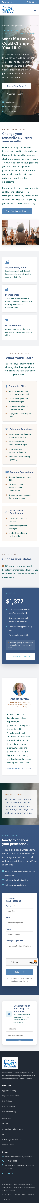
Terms (24, 1194)
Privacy (17, 1194)
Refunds (31, 1194)
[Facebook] (27, 2)
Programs (5, 25)
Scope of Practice (7, 1194)
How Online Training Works (12, 1129)
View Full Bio (12, 768)
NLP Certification (8, 1106)
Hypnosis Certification (10, 1096)
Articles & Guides (8, 1145)
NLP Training (7, 1101)
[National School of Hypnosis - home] (8, 9)
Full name (10, 906)
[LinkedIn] (36, 2)
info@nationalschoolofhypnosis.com (18, 1156)
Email (8, 917)
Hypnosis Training (9, 1090)
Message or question (14, 940)
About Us (5, 1124)
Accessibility (6, 1199)
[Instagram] (30, 2)
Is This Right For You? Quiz (12, 1139)
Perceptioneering (9, 1111)
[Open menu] (35, 10)
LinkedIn (27, 768)
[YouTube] (33, 2)
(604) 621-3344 (11, 1161)
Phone (8, 929)
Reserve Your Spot (19, 656)
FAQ (3, 1134)
